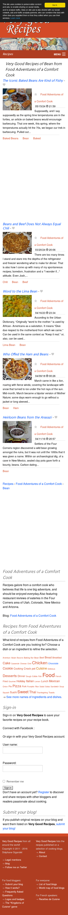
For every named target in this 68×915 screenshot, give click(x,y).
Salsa (47, 686)
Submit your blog (14, 884)
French (58, 676)
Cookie (8, 668)
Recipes (8, 54)
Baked (37, 138)
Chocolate (53, 663)
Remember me (15, 781)
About (42, 852)
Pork (24, 686)
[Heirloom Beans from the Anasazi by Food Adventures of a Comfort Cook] (17, 431)
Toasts (52, 692)
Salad (42, 686)
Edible (35, 676)
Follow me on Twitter (16, 867)
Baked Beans (10, 138)
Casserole (15, 663)
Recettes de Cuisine (49, 899)
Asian (13, 657)
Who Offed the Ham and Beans (25, 354)
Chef (29, 663)
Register (43, 792)
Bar (32, 657)
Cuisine (41, 668)
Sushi (13, 692)
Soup (61, 686)
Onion (5, 686)
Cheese (23, 663)
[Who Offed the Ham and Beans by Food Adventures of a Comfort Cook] (17, 369)
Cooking (18, 668)
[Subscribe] (35, 94)
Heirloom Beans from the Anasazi (27, 417)
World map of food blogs (51, 887)
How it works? (12, 887)
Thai (32, 691)
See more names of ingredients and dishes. (34, 697)
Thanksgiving (42, 692)
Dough (29, 676)
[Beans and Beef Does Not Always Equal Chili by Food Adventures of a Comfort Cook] (17, 243)
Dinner (21, 676)
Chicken (40, 663)
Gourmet (12, 681)
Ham (16, 408)
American (7, 657)
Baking (27, 657)
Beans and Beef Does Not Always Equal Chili (32, 226)
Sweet (22, 691)
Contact (43, 856)
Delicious (51, 669)
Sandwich (55, 686)
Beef (25, 282)
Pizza (17, 685)
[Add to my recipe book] (4, 85)
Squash (6, 692)
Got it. (54, 5)
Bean (26, 138)
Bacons (20, 657)
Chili (5, 282)
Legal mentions (13, 859)
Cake (6, 662)
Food (48, 675)
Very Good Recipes (12, 841)
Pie (10, 686)
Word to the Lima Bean (20, 291)
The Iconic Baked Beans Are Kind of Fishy (33, 81)
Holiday (21, 681)
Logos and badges (14, 899)
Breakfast (57, 657)
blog (7, 863)
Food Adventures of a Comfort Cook (39, 484)
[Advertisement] (34, 184)
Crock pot (29, 668)
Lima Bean (9, 345)
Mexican (54, 681)
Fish (40, 676)
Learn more (15, 18)
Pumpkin (30, 686)
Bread (48, 657)
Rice (37, 686)
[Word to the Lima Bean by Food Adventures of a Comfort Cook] (17, 305)
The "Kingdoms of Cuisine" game (13, 904)
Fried (5, 681)
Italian (30, 681)
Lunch (44, 681)
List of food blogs (48, 884)
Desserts (10, 675)
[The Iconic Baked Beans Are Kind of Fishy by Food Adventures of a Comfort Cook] (17, 99)
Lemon (37, 681)
